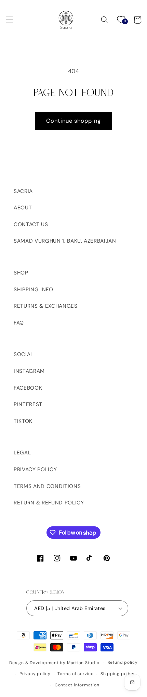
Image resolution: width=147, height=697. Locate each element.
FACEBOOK (28, 387)
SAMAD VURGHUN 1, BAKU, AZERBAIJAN (65, 240)
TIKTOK (23, 421)
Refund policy (123, 662)
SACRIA (23, 191)
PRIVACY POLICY (35, 469)
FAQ (19, 322)
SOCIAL (24, 354)
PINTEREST (28, 404)
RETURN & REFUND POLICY (49, 502)
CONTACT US (31, 224)
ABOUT (23, 207)
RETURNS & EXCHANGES (46, 306)
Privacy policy (35, 673)
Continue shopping (73, 120)
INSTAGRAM (29, 371)
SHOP (21, 272)
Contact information (77, 685)
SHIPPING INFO (33, 289)
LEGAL (22, 452)
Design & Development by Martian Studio (54, 662)
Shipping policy (118, 673)
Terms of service (75, 673)
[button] (9, 20)
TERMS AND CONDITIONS (47, 486)
